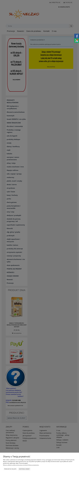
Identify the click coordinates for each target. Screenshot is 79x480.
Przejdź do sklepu (10, 469)
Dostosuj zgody (24, 469)
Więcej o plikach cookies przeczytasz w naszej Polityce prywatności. (21, 465)
